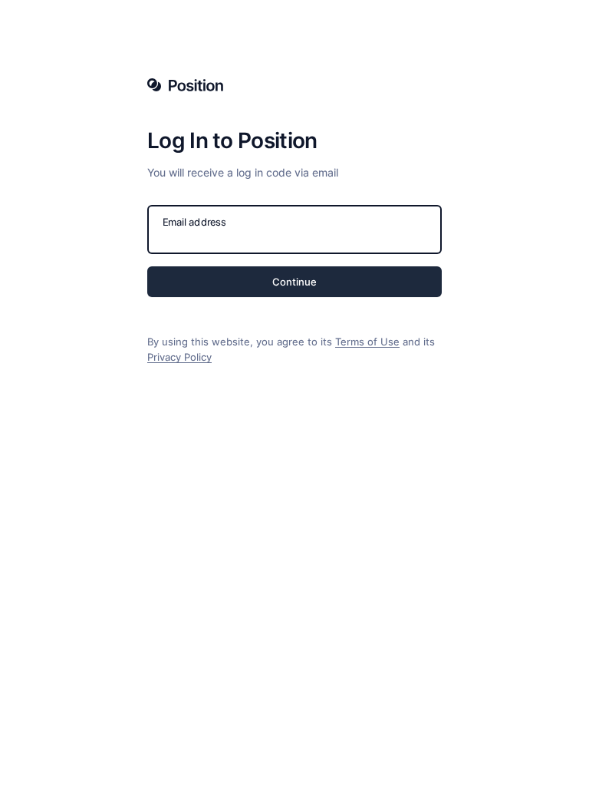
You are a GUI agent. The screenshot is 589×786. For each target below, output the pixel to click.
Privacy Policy (179, 357)
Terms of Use (367, 341)
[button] (294, 281)
